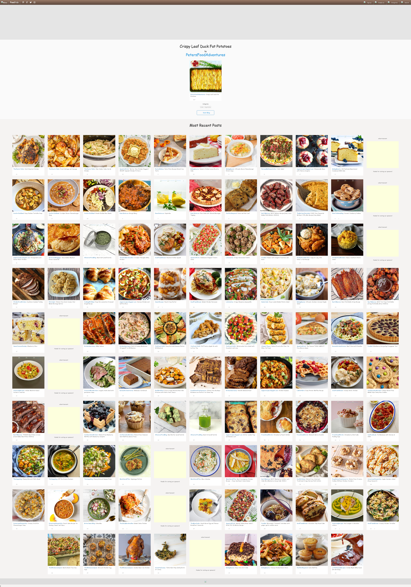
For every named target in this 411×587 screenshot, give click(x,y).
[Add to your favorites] (197, 99)
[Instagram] (34, 2)
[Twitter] (30, 2)
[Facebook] (26, 2)
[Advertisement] (205, 22)
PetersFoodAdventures (205, 55)
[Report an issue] (219, 99)
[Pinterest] (23, 2)
